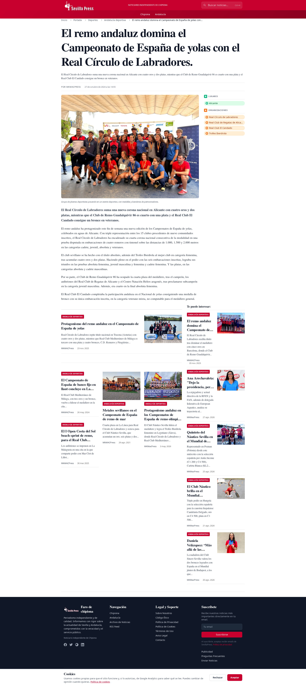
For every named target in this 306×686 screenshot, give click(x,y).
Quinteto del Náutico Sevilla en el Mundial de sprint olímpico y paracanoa (200, 441)
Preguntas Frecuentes (213, 656)
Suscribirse (222, 634)
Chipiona (145, 14)
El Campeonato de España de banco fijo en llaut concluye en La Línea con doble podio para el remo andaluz (78, 388)
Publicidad (207, 651)
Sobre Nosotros (164, 613)
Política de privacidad (222, 644)
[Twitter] (71, 644)
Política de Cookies (165, 626)
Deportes (93, 20)
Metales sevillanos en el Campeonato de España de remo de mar (120, 414)
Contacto (160, 639)
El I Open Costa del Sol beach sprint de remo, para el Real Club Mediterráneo (78, 437)
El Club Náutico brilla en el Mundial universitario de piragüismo (198, 495)
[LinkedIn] (82, 644)
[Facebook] (65, 644)
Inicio (64, 20)
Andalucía (160, 14)
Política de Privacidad (167, 622)
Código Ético (162, 617)
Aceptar (234, 677)
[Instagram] (76, 644)
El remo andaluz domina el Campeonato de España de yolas (199, 327)
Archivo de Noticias (120, 622)
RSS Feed (114, 626)
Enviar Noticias (209, 660)
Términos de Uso (164, 631)
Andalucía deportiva (115, 20)
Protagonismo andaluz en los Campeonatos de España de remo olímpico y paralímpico (162, 416)
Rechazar (218, 677)
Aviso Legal (162, 635)
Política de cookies (100, 681)
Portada (77, 20)
